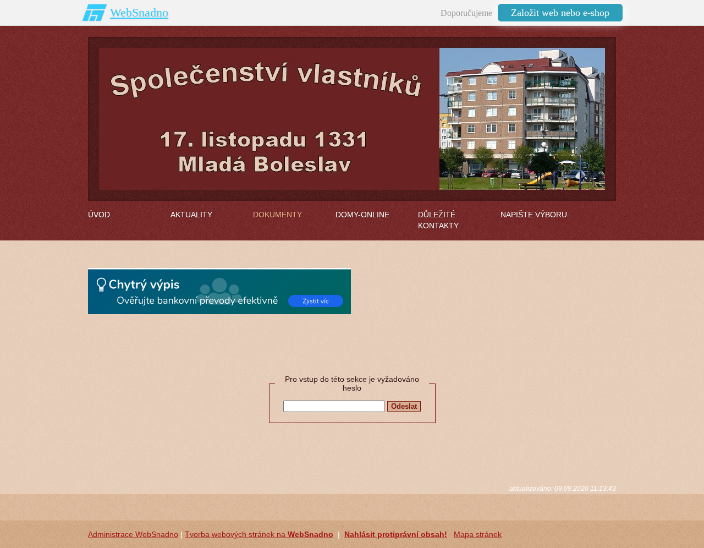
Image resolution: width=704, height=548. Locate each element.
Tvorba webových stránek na (259, 534)
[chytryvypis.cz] (219, 291)
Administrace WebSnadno (133, 534)
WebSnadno (139, 12)
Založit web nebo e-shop (560, 12)
